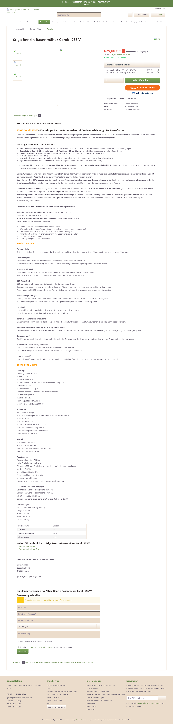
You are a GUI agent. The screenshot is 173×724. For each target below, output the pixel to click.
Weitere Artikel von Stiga (29, 549)
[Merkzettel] (130, 14)
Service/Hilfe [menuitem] (159, 8)
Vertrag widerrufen (56, 707)
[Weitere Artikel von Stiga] (157, 42)
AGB (48, 703)
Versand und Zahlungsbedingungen (62, 691)
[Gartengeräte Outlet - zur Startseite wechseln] (26, 13)
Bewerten (131, 98)
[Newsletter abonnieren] (162, 697)
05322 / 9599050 (16, 694)
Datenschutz (91, 706)
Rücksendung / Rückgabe (57, 694)
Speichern (22, 651)
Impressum (91, 709)
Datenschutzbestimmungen (42, 647)
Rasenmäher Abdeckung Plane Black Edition (124, 72)
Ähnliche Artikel (32, 662)
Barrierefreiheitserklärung (97, 691)
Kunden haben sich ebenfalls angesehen (75, 662)
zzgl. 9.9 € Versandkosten (121, 55)
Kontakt (50, 688)
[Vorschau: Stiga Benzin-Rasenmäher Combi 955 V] (17, 53)
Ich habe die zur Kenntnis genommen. (47, 647)
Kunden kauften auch (48, 662)
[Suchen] (99, 14)
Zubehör (18, 662)
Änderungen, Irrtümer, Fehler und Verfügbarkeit (100, 686)
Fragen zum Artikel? (27, 546)
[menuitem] (79, 16)
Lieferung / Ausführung (56, 685)
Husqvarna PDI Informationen (99, 700)
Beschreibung (19, 115)
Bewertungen (32, 115)
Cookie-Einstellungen (95, 697)
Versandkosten (81, 720)
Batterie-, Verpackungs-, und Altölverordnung (105, 694)
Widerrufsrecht (53, 697)
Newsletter (91, 703)
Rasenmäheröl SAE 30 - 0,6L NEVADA (120, 70)
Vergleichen (111, 98)
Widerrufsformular (55, 700)
